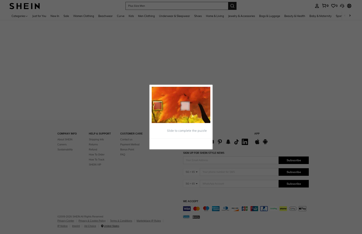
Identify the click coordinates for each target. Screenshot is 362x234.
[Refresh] (162, 143)
